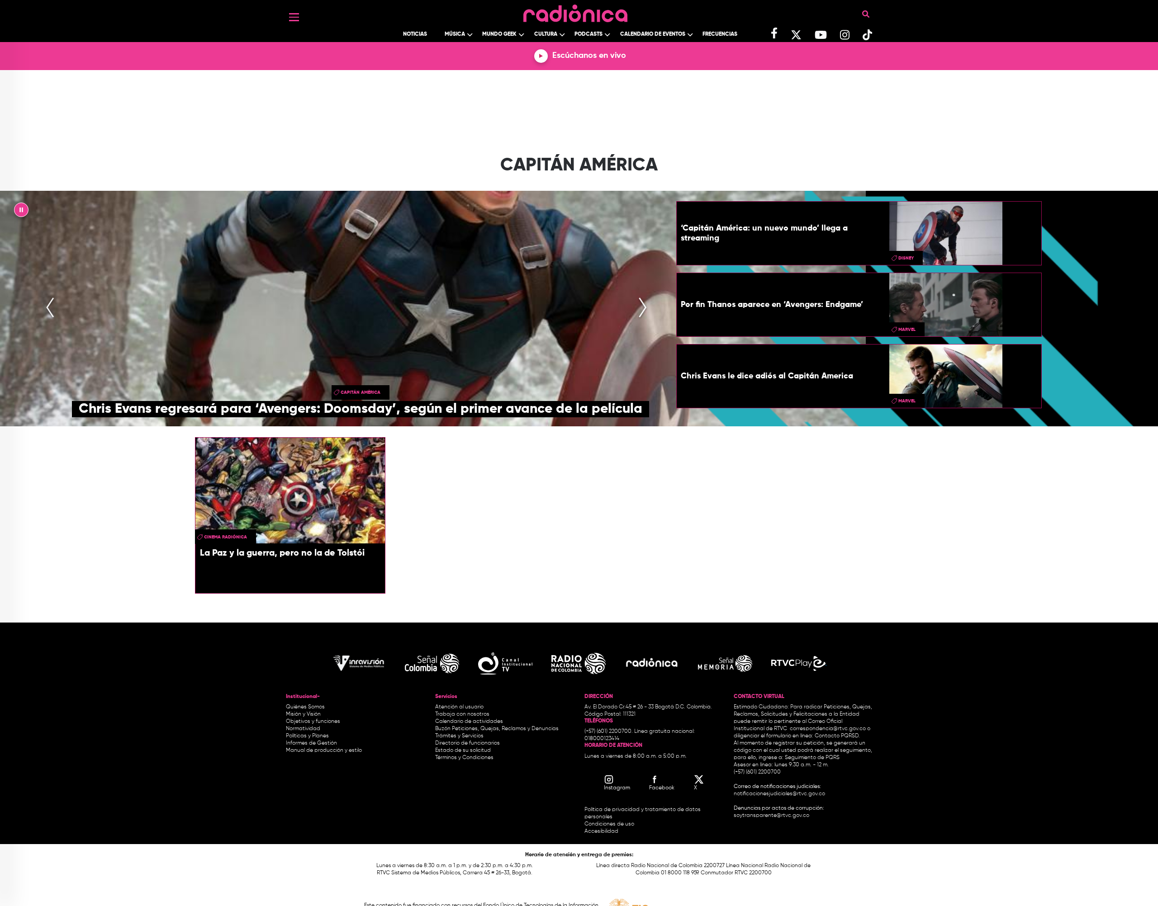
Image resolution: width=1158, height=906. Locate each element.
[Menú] (294, 17)
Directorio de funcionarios (467, 743)
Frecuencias (719, 34)
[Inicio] (575, 11)
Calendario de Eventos (652, 34)
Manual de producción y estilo (324, 750)
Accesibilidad (602, 831)
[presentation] (50, 308)
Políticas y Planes (307, 736)
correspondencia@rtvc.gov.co (828, 728)
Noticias (415, 34)
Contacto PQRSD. (837, 736)
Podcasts (588, 34)
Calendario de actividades (469, 721)
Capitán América (360, 392)
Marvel (907, 329)
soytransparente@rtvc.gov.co (771, 815)
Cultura (545, 34)
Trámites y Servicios (459, 736)
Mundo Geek (499, 34)
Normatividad (303, 728)
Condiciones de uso (609, 824)
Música (455, 34)
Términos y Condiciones (464, 757)
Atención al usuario (459, 707)
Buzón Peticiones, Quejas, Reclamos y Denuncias (497, 728)
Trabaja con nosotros (462, 714)
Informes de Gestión (311, 743)
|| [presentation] (21, 212)
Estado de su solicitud (463, 750)
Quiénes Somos (305, 707)
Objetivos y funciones (313, 721)
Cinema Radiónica (225, 537)
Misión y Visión (303, 714)
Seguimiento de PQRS (812, 757)
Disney (906, 258)
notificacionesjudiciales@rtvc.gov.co (779, 794)
